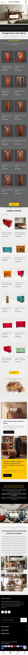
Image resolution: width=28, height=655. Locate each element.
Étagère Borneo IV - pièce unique (20, 166)
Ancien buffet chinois (6, 257)
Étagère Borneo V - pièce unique (7, 166)
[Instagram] (5, 612)
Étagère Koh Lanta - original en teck (6, 91)
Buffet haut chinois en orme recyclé (19, 283)
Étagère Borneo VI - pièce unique (20, 141)
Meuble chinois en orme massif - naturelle (20, 258)
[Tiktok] (9, 612)
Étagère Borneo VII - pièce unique (7, 141)
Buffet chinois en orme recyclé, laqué (20, 333)
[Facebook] (2, 612)
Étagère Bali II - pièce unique (6, 116)
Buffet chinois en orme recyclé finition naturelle (7, 283)
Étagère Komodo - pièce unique (20, 67)
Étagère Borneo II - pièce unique (20, 190)
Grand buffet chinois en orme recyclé (7, 333)
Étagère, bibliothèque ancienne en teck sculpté (7, 67)
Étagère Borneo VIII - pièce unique (20, 116)
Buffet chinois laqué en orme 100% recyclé (7, 233)
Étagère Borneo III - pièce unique (7, 190)
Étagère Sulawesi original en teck (20, 91)
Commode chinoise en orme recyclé (6, 308)
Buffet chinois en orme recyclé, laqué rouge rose (6, 359)
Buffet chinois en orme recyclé (20, 308)
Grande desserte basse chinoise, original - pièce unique (20, 233)
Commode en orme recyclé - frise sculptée (20, 359)
